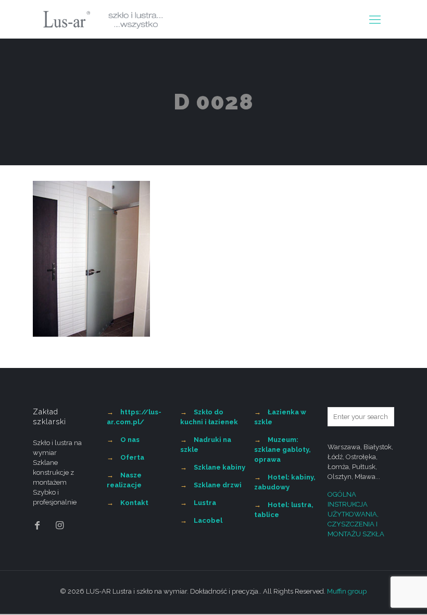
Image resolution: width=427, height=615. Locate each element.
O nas (130, 440)
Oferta (132, 457)
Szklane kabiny (219, 467)
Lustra (205, 503)
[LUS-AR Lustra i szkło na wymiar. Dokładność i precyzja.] (102, 19)
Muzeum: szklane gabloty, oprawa (282, 449)
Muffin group (347, 591)
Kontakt (134, 503)
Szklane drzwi (218, 485)
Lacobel (208, 520)
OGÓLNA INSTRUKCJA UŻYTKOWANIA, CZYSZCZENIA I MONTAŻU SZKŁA (356, 514)
